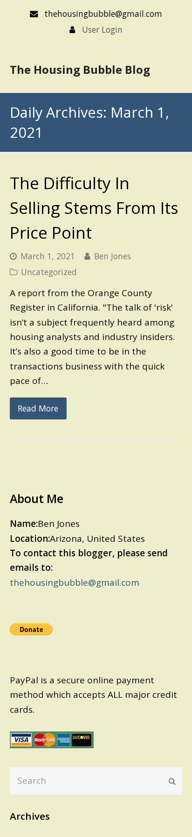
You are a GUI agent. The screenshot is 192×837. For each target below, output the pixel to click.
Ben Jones (112, 256)
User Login (102, 29)
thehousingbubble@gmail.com (74, 582)
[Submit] (172, 781)
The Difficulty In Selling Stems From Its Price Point (94, 207)
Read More (38, 408)
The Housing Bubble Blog (80, 69)
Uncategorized (49, 271)
